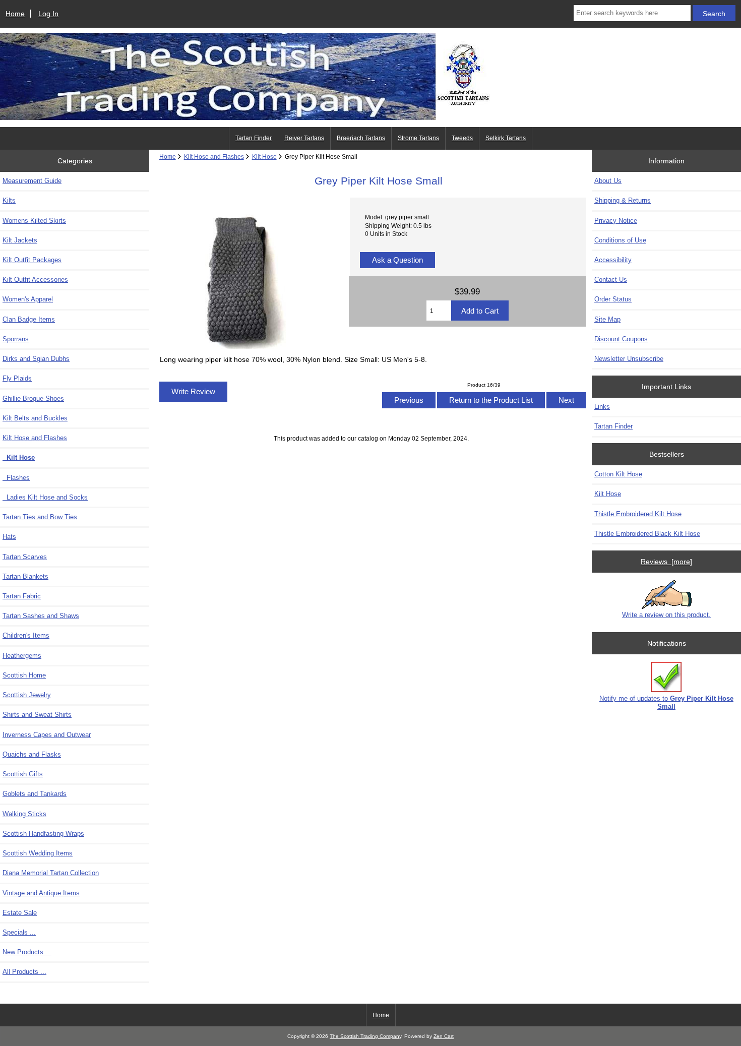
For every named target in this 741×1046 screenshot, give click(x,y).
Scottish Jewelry (27, 695)
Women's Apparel (28, 299)
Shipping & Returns (622, 200)
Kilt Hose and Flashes (214, 156)
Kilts (9, 200)
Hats (9, 536)
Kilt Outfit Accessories (35, 279)
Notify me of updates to (666, 702)
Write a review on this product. (666, 615)
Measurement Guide (32, 180)
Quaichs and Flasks (32, 754)
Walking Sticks (24, 814)
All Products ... (24, 971)
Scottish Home (24, 675)
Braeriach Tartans (361, 138)
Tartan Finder (253, 138)
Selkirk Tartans (505, 138)
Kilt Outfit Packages (32, 260)
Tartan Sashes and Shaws (41, 616)
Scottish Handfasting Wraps (43, 833)
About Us (608, 180)
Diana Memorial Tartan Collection (51, 873)
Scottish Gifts (23, 774)
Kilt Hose (264, 156)
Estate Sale (20, 912)
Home (15, 14)
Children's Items (26, 635)
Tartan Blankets (25, 576)
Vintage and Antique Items (41, 893)
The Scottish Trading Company (365, 1036)
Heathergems (22, 655)
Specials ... (19, 932)
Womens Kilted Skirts (34, 220)
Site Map (607, 319)
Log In (48, 14)
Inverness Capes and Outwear (47, 735)
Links (602, 406)
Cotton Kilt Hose (618, 474)
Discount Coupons (621, 339)
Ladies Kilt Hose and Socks (45, 497)
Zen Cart (444, 1036)
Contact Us (610, 279)
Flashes (16, 477)
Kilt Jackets (20, 240)
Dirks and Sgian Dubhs (36, 358)
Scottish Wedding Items (38, 853)
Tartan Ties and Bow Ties (40, 517)
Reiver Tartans (304, 138)
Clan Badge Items (29, 319)
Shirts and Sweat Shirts (37, 714)
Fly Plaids (17, 378)
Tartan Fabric (22, 596)
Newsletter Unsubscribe (628, 358)
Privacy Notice (615, 220)
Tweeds (462, 138)
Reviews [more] (666, 562)
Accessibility (613, 260)
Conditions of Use (620, 240)
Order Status (613, 299)
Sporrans (16, 339)
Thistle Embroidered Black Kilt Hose (647, 533)
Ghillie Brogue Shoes (33, 398)
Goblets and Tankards (35, 793)
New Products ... (27, 952)
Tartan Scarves (25, 557)
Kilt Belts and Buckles (35, 418)
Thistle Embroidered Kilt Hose (638, 514)
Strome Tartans (418, 138)
